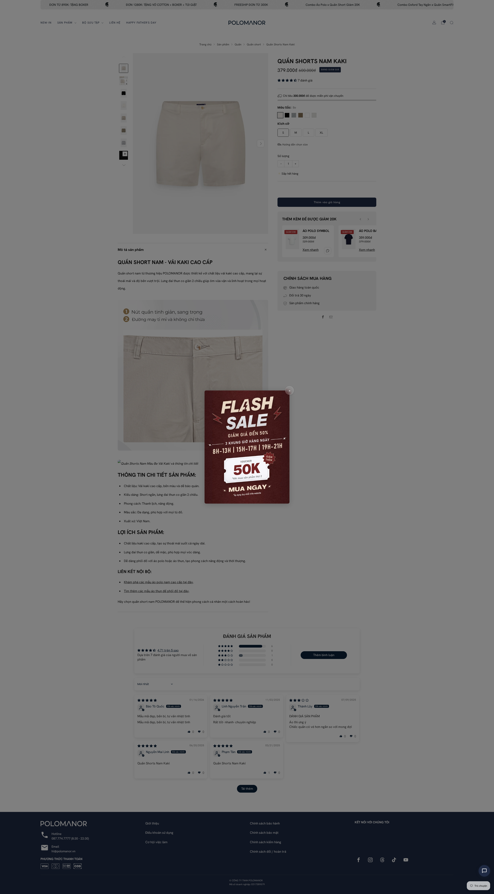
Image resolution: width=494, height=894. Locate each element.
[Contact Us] (484, 871)
